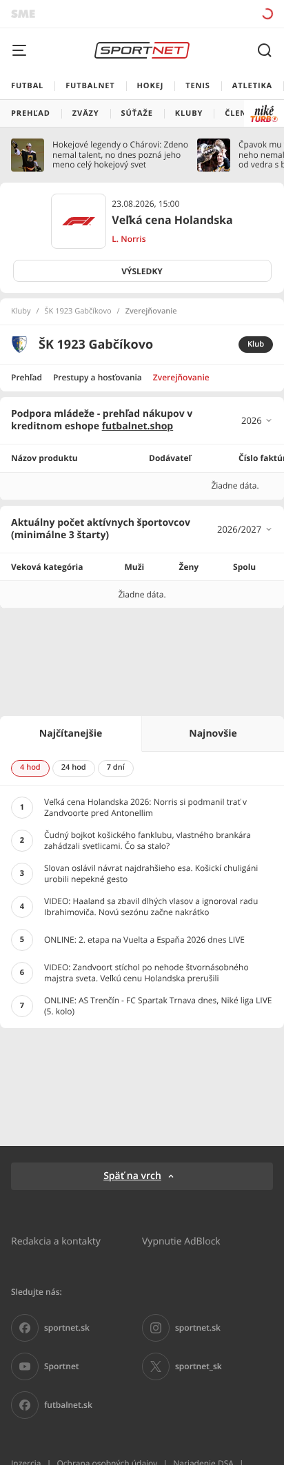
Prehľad (26, 377)
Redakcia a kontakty (56, 1240)
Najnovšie (212, 733)
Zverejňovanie (181, 377)
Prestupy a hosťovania (97, 377)
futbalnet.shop (138, 426)
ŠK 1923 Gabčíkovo (78, 311)
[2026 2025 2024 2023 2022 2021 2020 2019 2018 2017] (257, 420)
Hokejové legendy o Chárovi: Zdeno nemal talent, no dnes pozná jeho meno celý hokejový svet (120, 155)
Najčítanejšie (70, 733)
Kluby (21, 311)
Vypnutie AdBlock (181, 1240)
